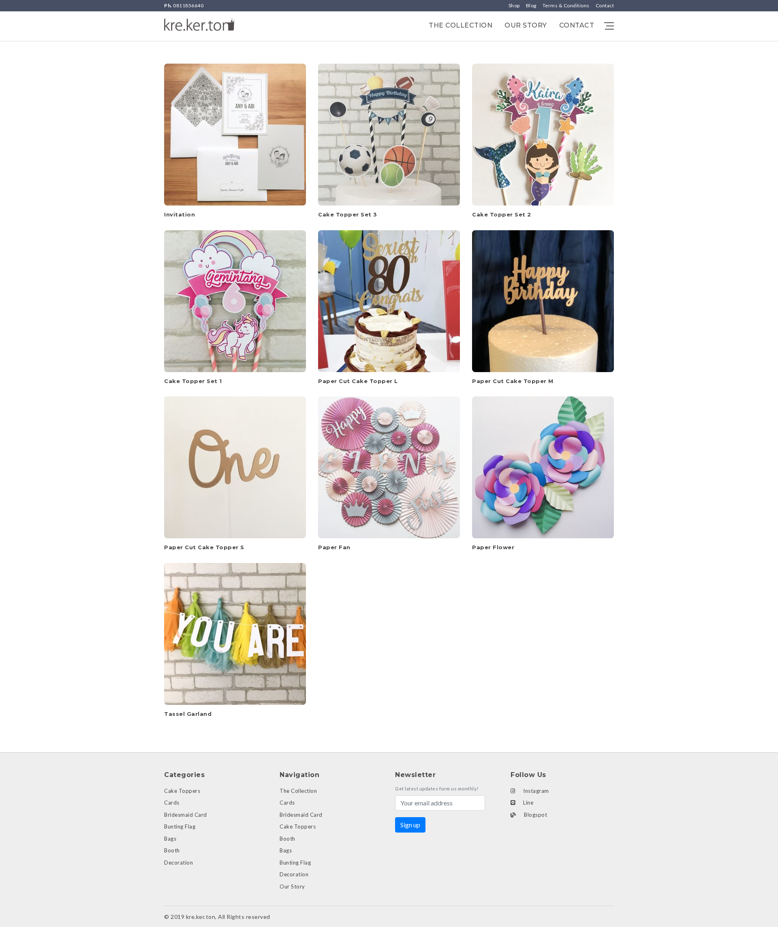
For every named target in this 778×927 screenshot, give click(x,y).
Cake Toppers (182, 791)
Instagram (535, 791)
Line (528, 802)
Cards (172, 802)
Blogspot (535, 814)
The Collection (460, 25)
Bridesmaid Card (185, 814)
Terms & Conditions (566, 5)
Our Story (525, 25)
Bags (170, 838)
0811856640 (183, 5)
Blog (531, 5)
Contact (605, 5)
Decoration (178, 862)
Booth (172, 850)
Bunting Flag (179, 826)
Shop (514, 5)
